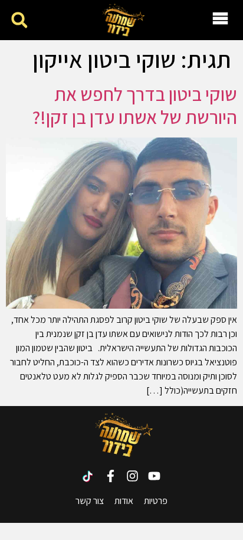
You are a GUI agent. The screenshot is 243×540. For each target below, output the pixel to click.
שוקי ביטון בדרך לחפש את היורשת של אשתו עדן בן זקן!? (134, 105)
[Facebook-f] (110, 476)
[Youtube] (154, 476)
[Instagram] (132, 476)
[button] (19, 20)
